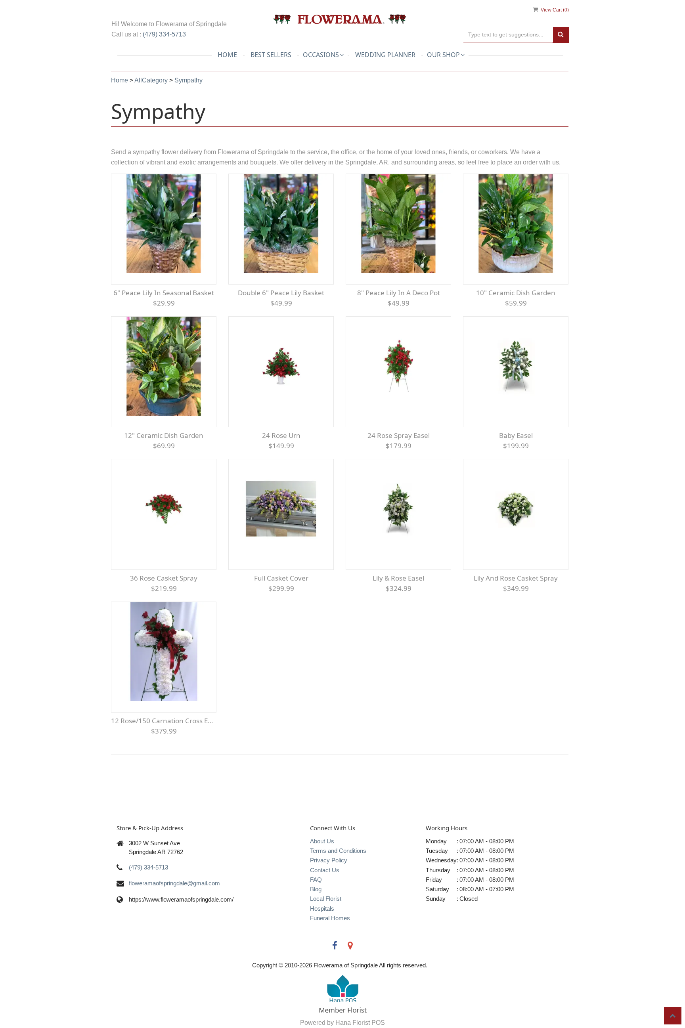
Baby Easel (516, 435)
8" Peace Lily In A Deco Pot (398, 292)
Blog (315, 889)
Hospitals (322, 908)
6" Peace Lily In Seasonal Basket (163, 292)
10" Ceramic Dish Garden (515, 292)
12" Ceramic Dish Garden (163, 435)
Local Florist (325, 898)
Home (227, 54)
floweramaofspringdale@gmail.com (174, 883)
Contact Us (324, 870)
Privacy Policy (328, 860)
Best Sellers (271, 54)
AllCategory (151, 80)
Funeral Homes (330, 918)
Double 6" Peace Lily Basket (281, 292)
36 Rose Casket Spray (163, 578)
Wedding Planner (385, 54)
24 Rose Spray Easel (398, 435)
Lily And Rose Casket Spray (516, 578)
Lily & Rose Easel (398, 578)
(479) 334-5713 (164, 34)
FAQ (316, 879)
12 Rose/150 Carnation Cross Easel (163, 720)
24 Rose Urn (281, 435)
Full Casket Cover (281, 578)
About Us (322, 841)
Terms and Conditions (338, 850)
